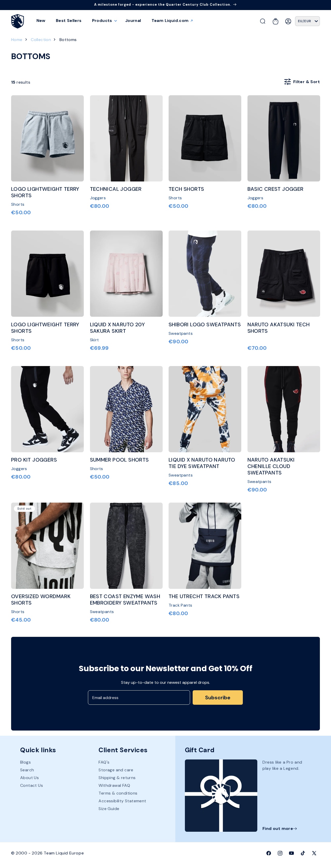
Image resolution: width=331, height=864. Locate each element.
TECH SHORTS (186, 189)
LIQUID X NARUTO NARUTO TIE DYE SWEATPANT (202, 463)
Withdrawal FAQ (114, 785)
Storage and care (116, 770)
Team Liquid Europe (64, 853)
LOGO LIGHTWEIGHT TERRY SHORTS (45, 192)
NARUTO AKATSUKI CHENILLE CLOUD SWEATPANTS (271, 466)
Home (16, 39)
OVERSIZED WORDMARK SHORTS (41, 599)
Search (27, 770)
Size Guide (109, 809)
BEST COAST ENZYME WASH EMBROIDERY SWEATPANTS (125, 599)
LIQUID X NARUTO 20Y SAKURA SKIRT (117, 327)
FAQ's (104, 762)
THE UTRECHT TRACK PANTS (204, 596)
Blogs (25, 762)
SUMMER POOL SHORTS (119, 460)
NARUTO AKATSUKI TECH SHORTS (278, 327)
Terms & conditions (118, 793)
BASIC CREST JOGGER (275, 189)
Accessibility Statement (122, 801)
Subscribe (217, 697)
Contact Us (31, 785)
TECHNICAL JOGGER (116, 189)
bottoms (68, 39)
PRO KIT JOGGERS (34, 460)
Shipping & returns (117, 778)
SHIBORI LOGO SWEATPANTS (205, 324)
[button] (103, 20)
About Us (29, 778)
